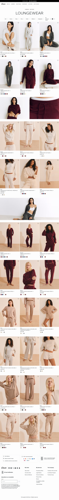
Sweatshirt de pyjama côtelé (47, 253)
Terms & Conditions (39, 474)
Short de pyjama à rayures (46, 329)
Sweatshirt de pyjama (25, 90)
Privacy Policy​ (38, 476)
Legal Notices (38, 472)
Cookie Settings (39, 484)
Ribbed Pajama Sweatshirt (6, 152)
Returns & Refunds (28, 474)
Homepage (27, 9)
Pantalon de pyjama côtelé (26, 152)
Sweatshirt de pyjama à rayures (8, 329)
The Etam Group (51, 474)
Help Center (27, 470)
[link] (8, 4)
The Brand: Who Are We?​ (52, 470)
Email (2, 479)
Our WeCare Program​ (52, 472)
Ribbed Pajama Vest (5, 90)
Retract (37, 478)
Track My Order (28, 472)
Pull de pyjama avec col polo (7, 53)
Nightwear (32, 9)
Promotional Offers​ (39, 470)
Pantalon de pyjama (44, 90)
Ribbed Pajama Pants (45, 53)
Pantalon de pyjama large (26, 53)
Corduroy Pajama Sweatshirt (27, 190)
